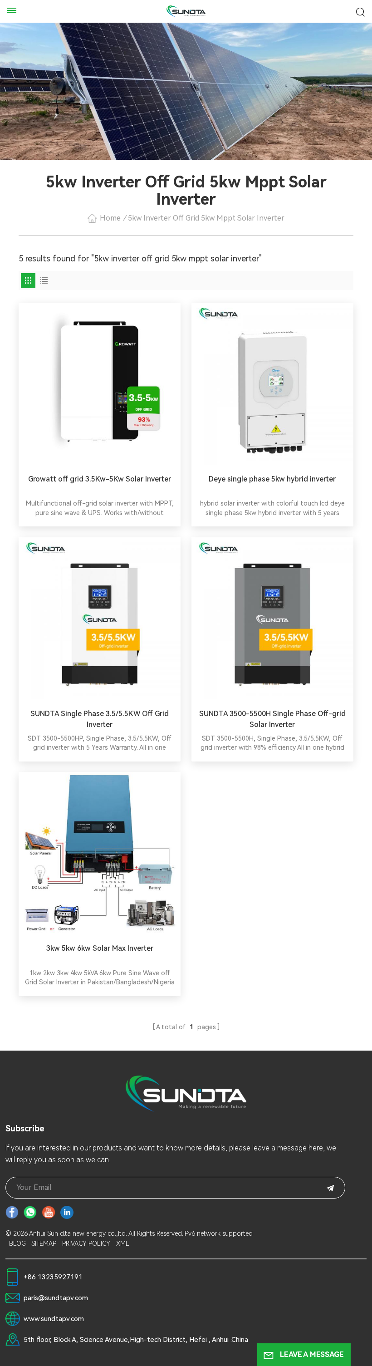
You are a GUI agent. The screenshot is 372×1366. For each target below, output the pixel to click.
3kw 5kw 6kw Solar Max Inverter (99, 948)
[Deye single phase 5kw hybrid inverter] (272, 384)
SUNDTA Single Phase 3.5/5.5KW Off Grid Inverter (99, 719)
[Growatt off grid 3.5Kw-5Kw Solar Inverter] (100, 384)
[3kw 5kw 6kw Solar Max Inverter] (100, 853)
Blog (17, 1243)
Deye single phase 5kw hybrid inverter (272, 479)
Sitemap (43, 1243)
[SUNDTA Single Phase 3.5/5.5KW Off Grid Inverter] (100, 618)
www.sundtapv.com (54, 1319)
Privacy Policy (86, 1243)
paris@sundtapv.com (56, 1298)
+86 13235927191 (53, 1277)
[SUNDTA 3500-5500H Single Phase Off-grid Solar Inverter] (272, 618)
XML (122, 1243)
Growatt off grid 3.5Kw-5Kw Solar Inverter (99, 479)
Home (110, 218)
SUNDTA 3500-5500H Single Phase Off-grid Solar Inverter (272, 719)
